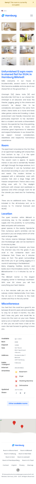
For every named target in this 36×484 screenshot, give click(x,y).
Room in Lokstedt (24, 457)
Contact (6, 465)
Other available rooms (18, 403)
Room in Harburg (10, 454)
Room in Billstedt (26, 450)
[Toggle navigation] (31, 15)
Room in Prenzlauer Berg (11, 460)
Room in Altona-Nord (10, 450)
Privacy (21, 465)
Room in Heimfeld (25, 454)
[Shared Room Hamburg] (9, 15)
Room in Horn (10, 457)
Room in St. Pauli (28, 460)
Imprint (14, 465)
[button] (4, 11)
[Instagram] (18, 470)
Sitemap (30, 465)
